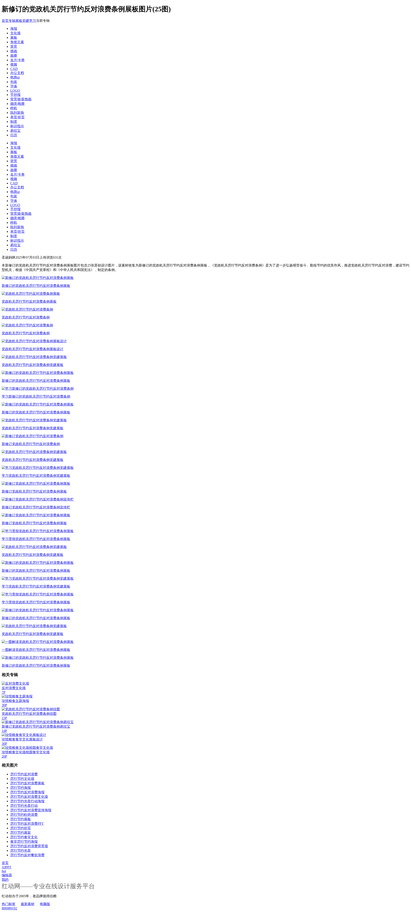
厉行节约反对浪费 (24, 774)
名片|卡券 (17, 60)
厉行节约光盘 (20, 850)
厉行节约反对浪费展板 (27, 783)
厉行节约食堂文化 (24, 837)
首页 (5, 20)
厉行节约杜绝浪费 (24, 814)
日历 (13, 135)
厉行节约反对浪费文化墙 (29, 796)
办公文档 (17, 73)
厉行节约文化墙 (22, 778)
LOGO (15, 90)
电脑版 (45, 904)
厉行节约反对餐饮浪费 (27, 855)
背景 (13, 46)
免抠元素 (17, 42)
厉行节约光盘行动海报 (27, 801)
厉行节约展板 (20, 819)
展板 (18, 20)
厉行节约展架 (20, 832)
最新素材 (27, 904)
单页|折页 (17, 117)
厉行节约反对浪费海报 (27, 792)
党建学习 (29, 20)
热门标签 (8, 904)
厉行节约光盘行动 (24, 805)
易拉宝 (15, 130)
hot (4, 871)
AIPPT (6, 867)
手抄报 (15, 94)
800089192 (9, 908)
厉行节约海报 (20, 787)
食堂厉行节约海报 (24, 841)
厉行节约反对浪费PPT (27, 823)
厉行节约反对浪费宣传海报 (30, 810)
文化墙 (15, 33)
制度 (13, 121)
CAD (14, 69)
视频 (13, 64)
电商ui (15, 77)
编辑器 (7, 875)
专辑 (12, 20)
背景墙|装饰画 (20, 99)
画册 (13, 55)
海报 (13, 28)
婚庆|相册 (17, 103)
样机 (13, 108)
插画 (13, 51)
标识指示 (17, 126)
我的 (5, 879)
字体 (13, 86)
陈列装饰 (17, 112)
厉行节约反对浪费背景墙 (29, 846)
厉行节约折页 (20, 828)
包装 (13, 82)
